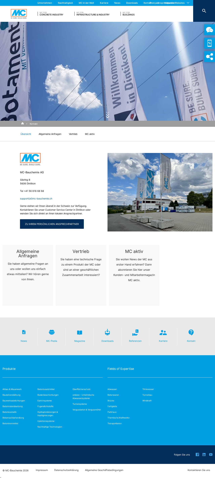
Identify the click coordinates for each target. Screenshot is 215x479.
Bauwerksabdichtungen (14, 400)
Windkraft (147, 400)
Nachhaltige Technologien (49, 426)
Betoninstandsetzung (13, 406)
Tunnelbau (147, 395)
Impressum (42, 470)
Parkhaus (112, 412)
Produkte (9, 368)
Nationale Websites (174, 3)
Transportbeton (115, 423)
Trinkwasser (148, 389)
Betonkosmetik (10, 412)
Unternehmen (44, 3)
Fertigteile (112, 406)
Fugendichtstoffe (45, 406)
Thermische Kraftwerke (119, 417)
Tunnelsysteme (80, 404)
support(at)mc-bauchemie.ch (36, 198)
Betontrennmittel (10, 423)
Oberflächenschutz (82, 389)
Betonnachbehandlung (13, 417)
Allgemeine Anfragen (50, 133)
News (117, 3)
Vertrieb (73, 133)
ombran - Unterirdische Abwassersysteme (83, 397)
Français (154, 3)
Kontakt (148, 3)
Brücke (111, 400)
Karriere (104, 3)
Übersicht (25, 133)
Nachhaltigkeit (65, 3)
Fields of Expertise (121, 368)
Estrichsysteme (44, 400)
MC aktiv (90, 133)
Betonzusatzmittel (46, 389)
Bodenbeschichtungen (48, 395)
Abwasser (112, 389)
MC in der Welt (86, 3)
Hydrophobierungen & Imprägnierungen (47, 414)
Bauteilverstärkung (11, 395)
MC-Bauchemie (19, 14)
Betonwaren (113, 395)
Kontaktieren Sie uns (199, 470)
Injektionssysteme (45, 421)
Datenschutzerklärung (66, 470)
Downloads (132, 3)
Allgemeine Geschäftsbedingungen (104, 470)
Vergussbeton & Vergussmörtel (87, 409)
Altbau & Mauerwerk (12, 389)
